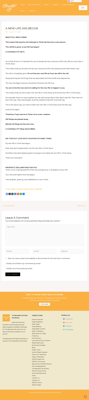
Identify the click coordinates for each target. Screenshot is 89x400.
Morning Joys (36, 338)
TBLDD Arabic (36, 385)
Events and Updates (38, 345)
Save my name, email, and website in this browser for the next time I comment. (39, 258)
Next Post (82, 206)
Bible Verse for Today (39, 333)
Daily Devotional (68, 4)
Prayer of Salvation (38, 357)
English (72, 1)
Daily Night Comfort (38, 329)
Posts (34, 375)
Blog (33, 347)
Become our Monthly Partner (42, 364)
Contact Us (35, 378)
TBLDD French (37, 382)
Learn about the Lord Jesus (41, 340)
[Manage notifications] (85, 396)
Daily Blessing (36, 326)
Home (23, 4)
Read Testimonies (38, 343)
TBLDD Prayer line (38, 359)
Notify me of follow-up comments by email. (24, 263)
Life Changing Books (39, 366)
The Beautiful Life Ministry (40, 368)
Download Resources (39, 373)
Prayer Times (36, 350)
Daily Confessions (37, 331)
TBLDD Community (38, 361)
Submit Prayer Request (39, 352)
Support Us (36, 380)
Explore (31, 11)
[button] (83, 7)
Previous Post (8, 206)
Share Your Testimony (39, 354)
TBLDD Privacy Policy (39, 371)
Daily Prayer (36, 324)
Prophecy (35, 336)
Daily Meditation (37, 322)
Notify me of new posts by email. (19, 268)
